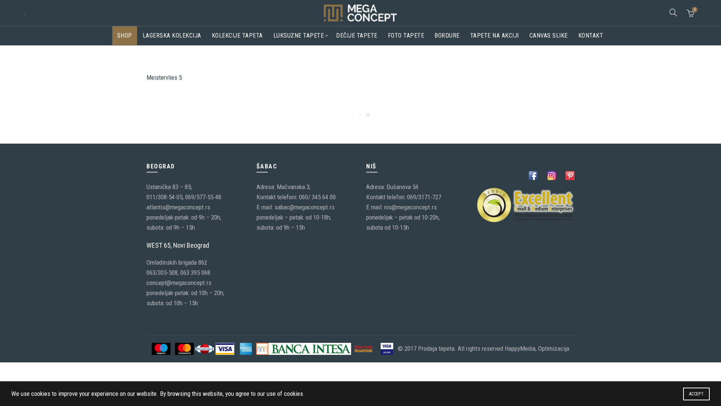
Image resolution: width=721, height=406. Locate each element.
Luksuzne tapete (298, 35)
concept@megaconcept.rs (178, 282)
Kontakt (590, 35)
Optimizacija (553, 348)
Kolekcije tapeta (237, 35)
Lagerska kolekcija (172, 35)
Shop (124, 35)
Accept (696, 394)
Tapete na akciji (494, 35)
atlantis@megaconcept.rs (178, 207)
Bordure (447, 35)
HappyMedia (520, 348)
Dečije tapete (356, 35)
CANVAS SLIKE (548, 35)
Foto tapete (406, 35)
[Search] (673, 12)
